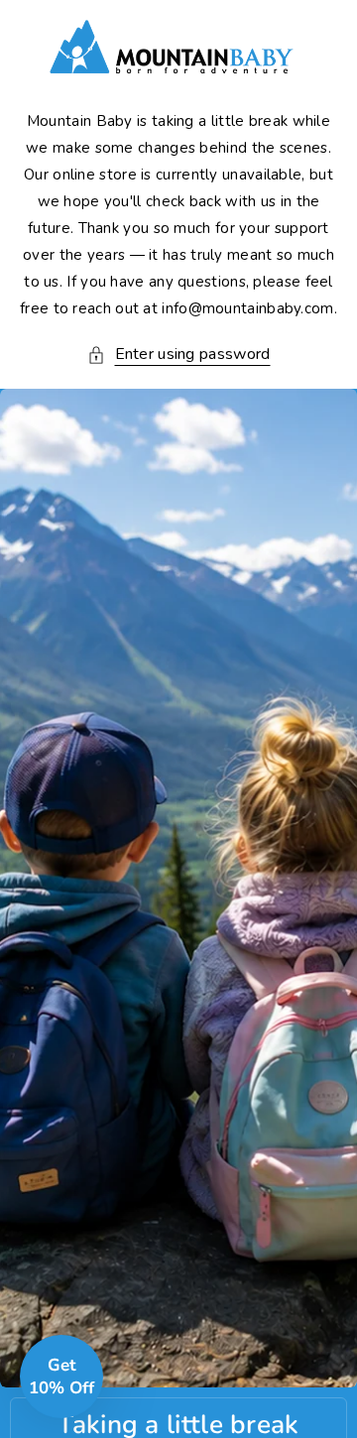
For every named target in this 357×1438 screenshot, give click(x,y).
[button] (179, 354)
